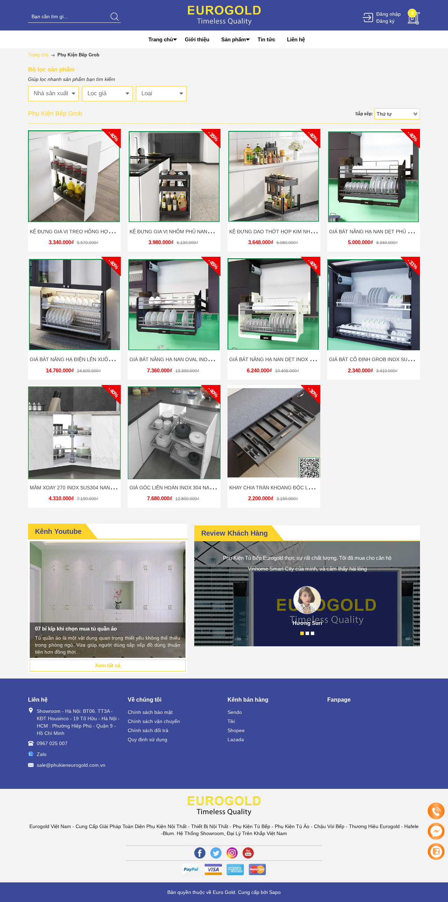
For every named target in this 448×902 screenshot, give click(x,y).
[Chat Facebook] (436, 831)
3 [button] (312, 633)
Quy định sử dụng (147, 739)
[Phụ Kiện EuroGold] (224, 15)
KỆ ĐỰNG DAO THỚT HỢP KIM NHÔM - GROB (283, 231)
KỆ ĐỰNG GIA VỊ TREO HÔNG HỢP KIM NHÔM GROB (92, 231)
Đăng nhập (388, 14)
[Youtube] (248, 853)
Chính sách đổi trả (148, 730)
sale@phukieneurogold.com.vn (71, 765)
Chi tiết (73, 179)
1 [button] (302, 633)
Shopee (236, 730)
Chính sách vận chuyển (154, 721)
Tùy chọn (374, 307)
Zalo (42, 754)
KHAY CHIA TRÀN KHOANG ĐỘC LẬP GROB (279, 487)
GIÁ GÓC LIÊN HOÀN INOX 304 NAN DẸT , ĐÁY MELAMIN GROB (204, 487)
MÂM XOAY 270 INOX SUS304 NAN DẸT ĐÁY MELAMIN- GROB (102, 487)
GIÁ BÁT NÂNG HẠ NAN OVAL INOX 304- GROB (184, 359)
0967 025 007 (52, 743)
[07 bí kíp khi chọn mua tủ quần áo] (108, 599)
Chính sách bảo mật (150, 712)
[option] (108, 599)
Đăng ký (385, 21)
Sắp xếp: (364, 113)
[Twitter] (216, 853)
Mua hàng (75, 179)
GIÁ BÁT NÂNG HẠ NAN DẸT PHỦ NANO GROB (383, 231)
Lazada (235, 739)
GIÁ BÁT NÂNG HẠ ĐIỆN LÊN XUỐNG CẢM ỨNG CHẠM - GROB (102, 359)
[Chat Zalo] (436, 851)
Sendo (234, 712)
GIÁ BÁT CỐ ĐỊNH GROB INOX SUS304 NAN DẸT (385, 359)
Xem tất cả (107, 665)
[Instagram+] (232, 853)
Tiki (231, 721)
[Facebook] (199, 853)
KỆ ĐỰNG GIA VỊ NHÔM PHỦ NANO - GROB (180, 231)
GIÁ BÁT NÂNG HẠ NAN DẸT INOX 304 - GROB (283, 359)
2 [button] (307, 633)
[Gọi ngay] (436, 811)
